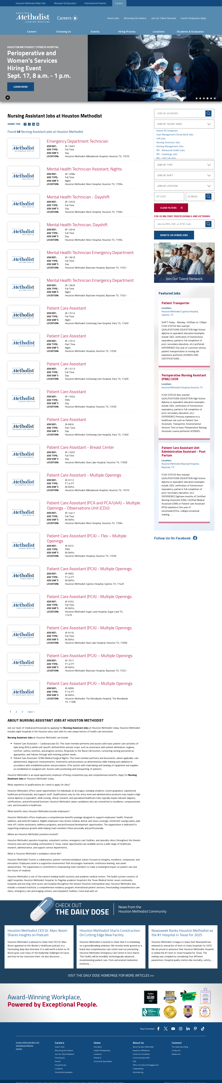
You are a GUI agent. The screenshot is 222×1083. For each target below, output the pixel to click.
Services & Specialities (103, 1061)
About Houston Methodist (143, 1046)
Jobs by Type (164, 164)
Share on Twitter (29, 124)
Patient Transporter (176, 303)
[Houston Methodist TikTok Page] (203, 1029)
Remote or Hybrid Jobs (174, 235)
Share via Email (37, 124)
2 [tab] (200, 98)
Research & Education (65, 3)
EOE (134, 1061)
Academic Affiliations (141, 1050)
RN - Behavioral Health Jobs (170, 150)
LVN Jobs (161, 138)
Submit (208, 197)
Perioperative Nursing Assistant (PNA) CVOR (184, 377)
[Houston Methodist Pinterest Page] (195, 1029)
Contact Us (176, 1050)
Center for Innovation (141, 1054)
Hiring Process (126, 31)
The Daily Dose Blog (180, 1046)
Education (98, 1046)
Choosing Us (63, 31)
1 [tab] (197, 98)
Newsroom (176, 1054)
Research (97, 1057)
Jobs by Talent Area (169, 124)
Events (95, 31)
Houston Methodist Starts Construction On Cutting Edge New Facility (110, 933)
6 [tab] (215, 98)
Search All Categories (167, 130)
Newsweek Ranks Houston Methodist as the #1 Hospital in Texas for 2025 (182, 933)
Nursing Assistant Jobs (168, 142)
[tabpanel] (111, 68)
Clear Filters (168, 208)
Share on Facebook (25, 124)
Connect (177, 1043)
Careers (119, 3)
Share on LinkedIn (33, 124)
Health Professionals (102, 1050)
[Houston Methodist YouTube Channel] (173, 1029)
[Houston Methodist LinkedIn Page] (188, 1029)
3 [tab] (204, 98)
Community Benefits (141, 1057)
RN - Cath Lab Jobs (166, 158)
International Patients (95, 3)
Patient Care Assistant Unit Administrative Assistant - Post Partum (184, 451)
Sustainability (138, 1068)
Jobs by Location (167, 186)
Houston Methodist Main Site (31, 3)
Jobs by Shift (165, 175)
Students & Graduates (190, 31)
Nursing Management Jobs (169, 146)
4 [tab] (207, 98)
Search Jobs (113, 18)
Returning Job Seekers (135, 18)
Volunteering (138, 1072)
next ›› (31, 712)
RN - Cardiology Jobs (166, 154)
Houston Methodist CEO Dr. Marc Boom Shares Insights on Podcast (37, 933)
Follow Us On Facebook (172, 538)
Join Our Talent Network (163, 18)
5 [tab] (211, 98)
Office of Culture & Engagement (146, 1065)
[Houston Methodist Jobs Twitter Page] (166, 1029)
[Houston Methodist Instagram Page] (180, 1029)
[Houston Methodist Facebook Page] (158, 1029)
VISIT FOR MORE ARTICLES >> (111, 975)
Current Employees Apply (193, 18)
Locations (158, 31)
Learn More (20, 87)
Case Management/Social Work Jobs (174, 134)
